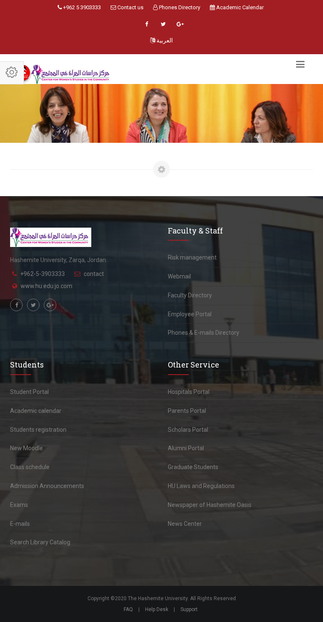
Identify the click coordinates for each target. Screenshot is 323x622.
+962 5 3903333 (81, 7)
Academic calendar (35, 410)
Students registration (38, 429)
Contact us (129, 7)
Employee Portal (190, 314)
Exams (19, 504)
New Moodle (26, 448)
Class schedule (30, 467)
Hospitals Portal (188, 391)
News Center (185, 523)
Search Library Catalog (40, 542)
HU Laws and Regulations (201, 486)
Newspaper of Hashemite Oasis (210, 504)
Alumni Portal (186, 448)
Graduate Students (193, 467)
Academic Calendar (239, 7)
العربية (164, 40)
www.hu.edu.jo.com (46, 286)
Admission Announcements (47, 486)
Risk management (192, 257)
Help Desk (156, 609)
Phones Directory (179, 7)
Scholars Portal (188, 429)
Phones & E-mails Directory (203, 332)
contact (94, 273)
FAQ (128, 609)
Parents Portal (187, 410)
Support (189, 609)
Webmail (179, 276)
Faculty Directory (190, 295)
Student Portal (29, 391)
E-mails (20, 523)
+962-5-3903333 (42, 273)
